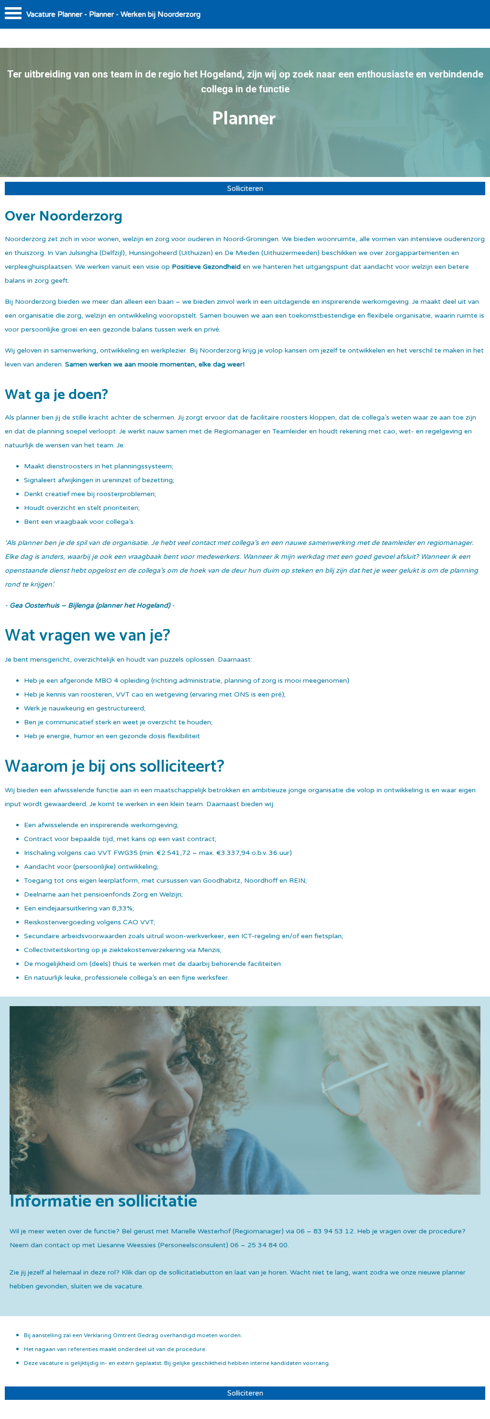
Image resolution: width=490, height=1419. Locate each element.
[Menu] (13, 15)
